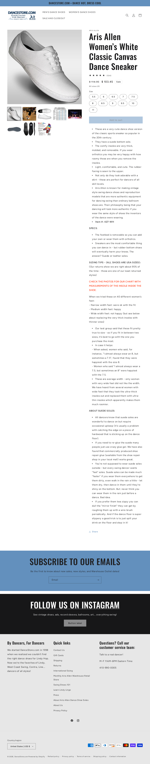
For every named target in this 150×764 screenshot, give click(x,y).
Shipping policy (100, 756)
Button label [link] (75, 623)
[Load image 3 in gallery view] (44, 114)
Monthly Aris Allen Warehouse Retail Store (71, 678)
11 (93, 110)
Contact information (117, 756)
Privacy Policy (60, 710)
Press (56, 695)
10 (133, 103)
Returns (57, 665)
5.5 (93, 97)
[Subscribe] (98, 580)
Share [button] (95, 531)
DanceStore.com (21, 757)
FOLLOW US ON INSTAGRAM (75, 605)
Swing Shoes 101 (61, 685)
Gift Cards (58, 655)
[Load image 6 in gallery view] (14, 129)
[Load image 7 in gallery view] (29, 129)
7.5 (133, 97)
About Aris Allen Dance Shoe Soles (71, 700)
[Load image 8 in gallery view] (44, 129)
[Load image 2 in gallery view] (29, 114)
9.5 (122, 103)
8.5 (103, 103)
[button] (127, 15)
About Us (58, 705)
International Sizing (63, 671)
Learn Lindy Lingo (62, 690)
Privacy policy (68, 756)
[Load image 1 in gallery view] (14, 114)
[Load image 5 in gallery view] (75, 114)
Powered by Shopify (36, 757)
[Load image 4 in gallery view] (60, 114)
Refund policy (53, 756)
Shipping (57, 660)
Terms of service (83, 756)
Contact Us (59, 650)
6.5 (113, 97)
